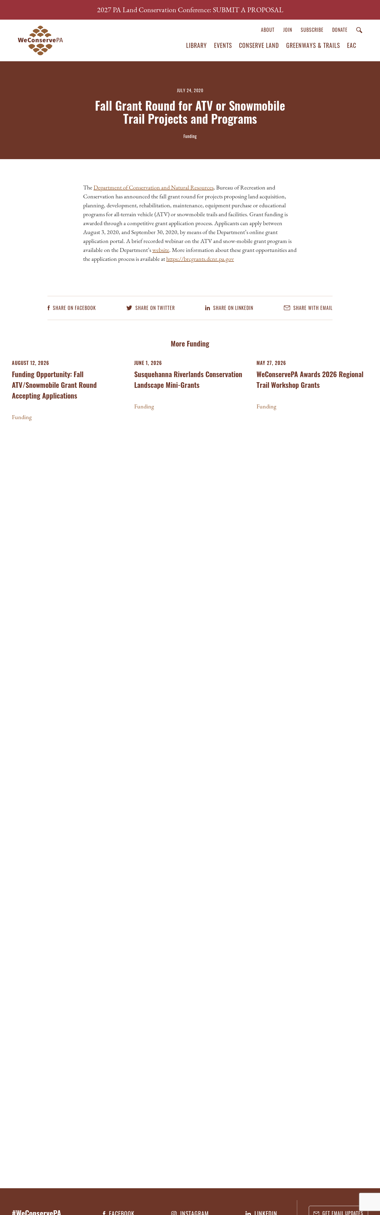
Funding (22, 417)
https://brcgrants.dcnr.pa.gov (200, 259)
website (160, 250)
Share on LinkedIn (232, 308)
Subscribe (312, 29)
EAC (351, 45)
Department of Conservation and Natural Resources (153, 187)
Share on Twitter (154, 308)
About (268, 29)
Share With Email (312, 308)
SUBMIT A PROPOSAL (248, 9)
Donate (340, 29)
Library (196, 45)
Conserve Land (259, 45)
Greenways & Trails (313, 45)
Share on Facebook (73, 308)
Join (287, 29)
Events (223, 45)
